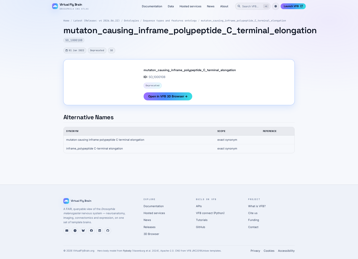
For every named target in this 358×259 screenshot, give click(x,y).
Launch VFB (291, 6)
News (210, 6)
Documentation (152, 6)
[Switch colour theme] (275, 6)
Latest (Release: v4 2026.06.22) (96, 20)
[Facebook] (91, 230)
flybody (127, 250)
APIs (199, 206)
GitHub (200, 227)
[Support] (66, 230)
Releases (150, 227)
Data (171, 6)
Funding (253, 220)
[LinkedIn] (99, 230)
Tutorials (202, 220)
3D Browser (151, 234)
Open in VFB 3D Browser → (168, 96)
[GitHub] (107, 230)
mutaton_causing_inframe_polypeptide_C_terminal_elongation (243, 20)
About (224, 6)
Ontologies (131, 20)
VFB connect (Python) (210, 213)
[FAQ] (75, 230)
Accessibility (286, 250)
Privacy (255, 250)
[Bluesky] (83, 230)
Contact (253, 227)
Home (66, 20)
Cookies (269, 250)
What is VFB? (257, 206)
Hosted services (190, 6)
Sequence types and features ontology (170, 20)
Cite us (252, 213)
